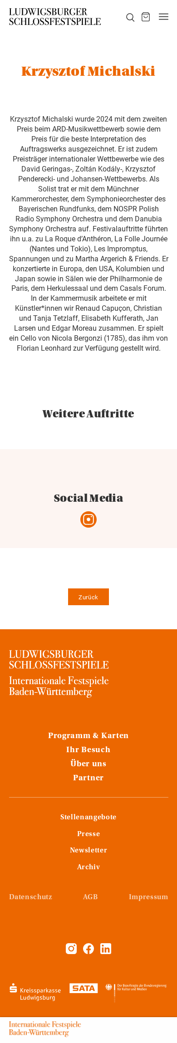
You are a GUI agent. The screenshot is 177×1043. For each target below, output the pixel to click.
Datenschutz (30, 897)
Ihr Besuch (88, 750)
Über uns (88, 764)
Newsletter (88, 850)
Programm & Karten (88, 736)
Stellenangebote (88, 817)
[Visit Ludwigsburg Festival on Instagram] (71, 952)
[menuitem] (125, 17)
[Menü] (163, 17)
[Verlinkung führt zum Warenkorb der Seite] (145, 17)
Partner (88, 778)
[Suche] (125, 17)
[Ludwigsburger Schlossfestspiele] (55, 17)
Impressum (148, 897)
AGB (90, 897)
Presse (88, 834)
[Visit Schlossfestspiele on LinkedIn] (105, 952)
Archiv (88, 867)
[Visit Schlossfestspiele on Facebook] (89, 952)
